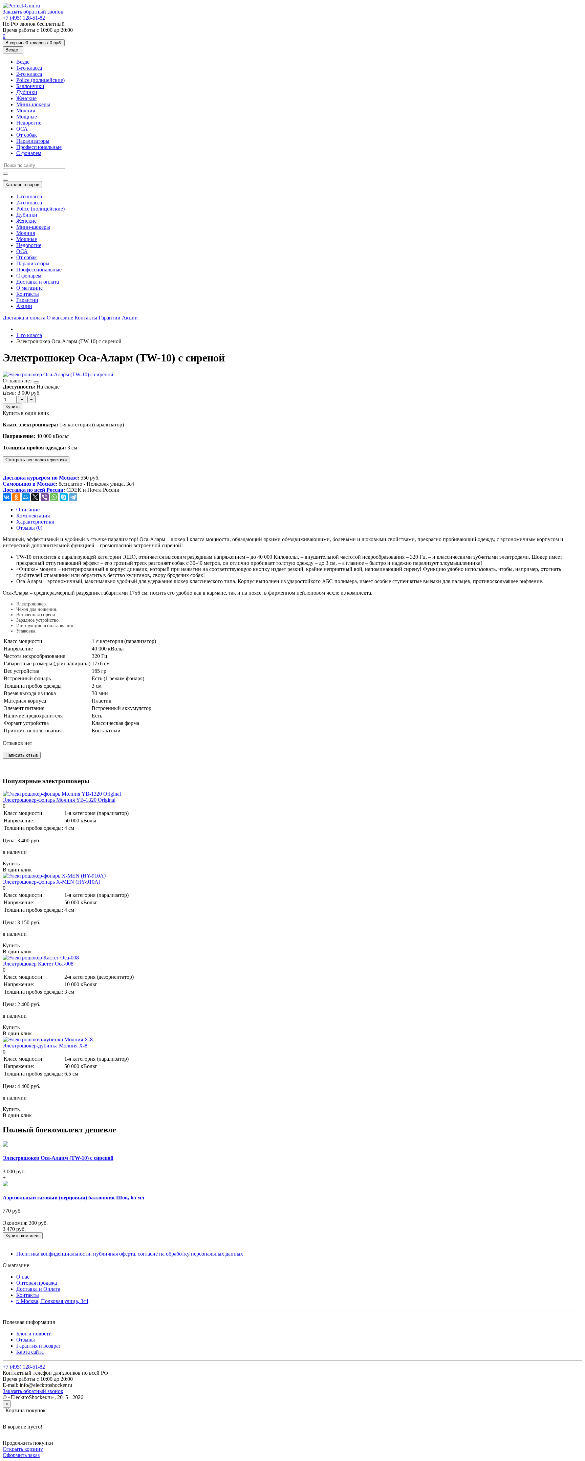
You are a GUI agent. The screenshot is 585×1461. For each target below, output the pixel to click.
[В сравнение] (36, 382)
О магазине (29, 288)
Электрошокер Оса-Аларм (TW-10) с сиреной (58, 1158)
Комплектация (33, 515)
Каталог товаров (22, 184)
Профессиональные (39, 147)
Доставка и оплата (37, 282)
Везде (22, 62)
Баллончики (30, 86)
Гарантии (27, 300)
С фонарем (28, 153)
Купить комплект (22, 1235)
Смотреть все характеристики (36, 459)
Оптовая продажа (36, 1283)
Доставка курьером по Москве (40, 478)
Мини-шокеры (33, 104)
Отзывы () (29, 528)
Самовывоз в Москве (29, 484)
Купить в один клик (26, 413)
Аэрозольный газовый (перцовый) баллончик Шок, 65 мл (73, 1197)
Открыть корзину (23, 1449)
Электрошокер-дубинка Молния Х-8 (45, 1045)
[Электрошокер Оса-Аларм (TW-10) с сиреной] (58, 374)
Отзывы (25, 1340)
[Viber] (45, 497)
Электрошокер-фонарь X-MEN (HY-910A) (51, 882)
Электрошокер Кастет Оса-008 (38, 964)
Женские (26, 98)
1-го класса (29, 68)
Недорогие (28, 123)
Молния (25, 110)
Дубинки (26, 92)
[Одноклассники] (16, 497)
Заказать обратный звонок (33, 12)
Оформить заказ (21, 1455)
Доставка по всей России (33, 490)
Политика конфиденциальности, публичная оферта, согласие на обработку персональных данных (129, 1254)
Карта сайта (30, 1352)
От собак (26, 135)
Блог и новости (34, 1333)
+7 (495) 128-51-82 (24, 18)
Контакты (27, 294)
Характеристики (35, 522)
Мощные (26, 116)
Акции (24, 306)
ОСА (22, 129)
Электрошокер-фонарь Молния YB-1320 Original (59, 800)
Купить (12, 406)
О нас (22, 1277)
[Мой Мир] (26, 497)
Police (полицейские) (40, 80)
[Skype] (64, 497)
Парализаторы (32, 141)
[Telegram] (73, 497)
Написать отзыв (21, 755)
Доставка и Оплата (38, 1289)
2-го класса (29, 74)
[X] (35, 497)
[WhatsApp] (54, 497)
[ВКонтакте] (7, 497)
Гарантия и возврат (38, 1346)
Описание (28, 509)
